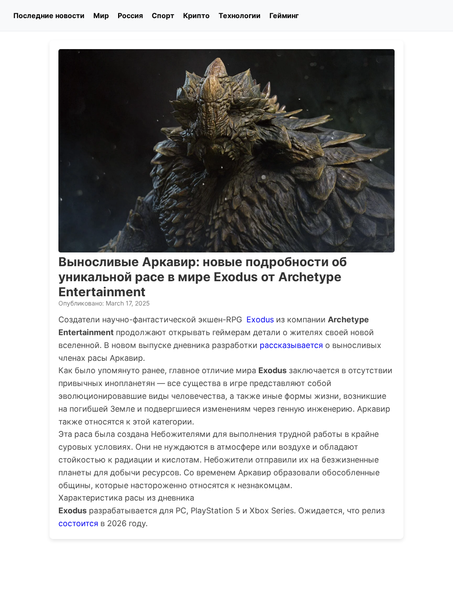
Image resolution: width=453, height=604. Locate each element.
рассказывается (291, 345)
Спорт (163, 15)
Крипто (196, 15)
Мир (101, 15)
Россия (130, 15)
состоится (78, 523)
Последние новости (48, 15)
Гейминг (284, 15)
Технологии (240, 15)
